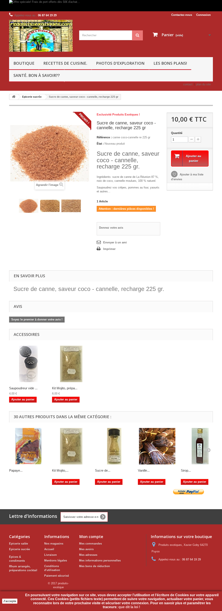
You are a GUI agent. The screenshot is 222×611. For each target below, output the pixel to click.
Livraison (50, 555)
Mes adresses (88, 555)
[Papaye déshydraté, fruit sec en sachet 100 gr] (28, 446)
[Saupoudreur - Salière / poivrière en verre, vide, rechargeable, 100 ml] (28, 364)
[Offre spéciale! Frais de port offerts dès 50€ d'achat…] (111, 5)
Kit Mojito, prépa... (64, 388)
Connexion (203, 15)
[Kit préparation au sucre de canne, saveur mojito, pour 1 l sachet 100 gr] (71, 364)
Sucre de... (102, 470)
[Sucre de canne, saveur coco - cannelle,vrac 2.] (50, 206)
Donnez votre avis (111, 227)
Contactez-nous (181, 15)
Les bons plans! (170, 63)
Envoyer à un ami (115, 242)
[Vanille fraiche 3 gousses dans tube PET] (157, 446)
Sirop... (186, 470)
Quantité (176, 133)
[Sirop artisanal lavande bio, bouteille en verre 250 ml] (200, 446)
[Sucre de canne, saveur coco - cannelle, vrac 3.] (71, 206)
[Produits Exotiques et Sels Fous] (41, 36)
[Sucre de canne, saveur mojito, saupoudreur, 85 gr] (114, 446)
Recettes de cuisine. (65, 63)
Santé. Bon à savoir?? (36, 75)
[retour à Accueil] (14, 97)
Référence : (104, 137)
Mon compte (91, 536)
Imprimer (109, 249)
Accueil (49, 549)
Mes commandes (90, 543)
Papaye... (16, 470)
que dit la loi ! (129, 607)
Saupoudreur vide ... (23, 388)
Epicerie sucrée (19, 549)
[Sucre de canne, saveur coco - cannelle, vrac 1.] (28, 206)
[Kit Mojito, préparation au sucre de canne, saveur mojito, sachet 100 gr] (71, 446)
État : (100, 143)
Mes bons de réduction (94, 566)
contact (188, 84)
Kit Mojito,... (60, 470)
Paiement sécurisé (56, 575)
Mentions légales (55, 560)
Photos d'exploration (120, 63)
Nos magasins (53, 543)
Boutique (23, 63)
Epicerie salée (18, 543)
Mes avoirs (86, 549)
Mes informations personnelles (100, 560)
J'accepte (9, 601)
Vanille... (144, 470)
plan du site (203, 84)
